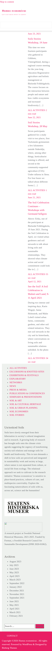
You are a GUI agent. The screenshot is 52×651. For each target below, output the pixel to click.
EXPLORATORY (17, 379)
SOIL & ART (15, 400)
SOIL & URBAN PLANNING (23, 408)
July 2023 (13, 565)
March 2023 (15, 579)
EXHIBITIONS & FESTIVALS (24, 375)
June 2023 (14, 569)
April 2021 (14, 608)
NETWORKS (15, 382)
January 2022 (15, 587)
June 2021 (14, 601)
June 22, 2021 (34, 117)
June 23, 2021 (34, 33)
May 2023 (14, 572)
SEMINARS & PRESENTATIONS (25, 397)
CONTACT (12, 636)
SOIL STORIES (16, 415)
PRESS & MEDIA (18, 389)
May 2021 (14, 605)
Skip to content (7, 2)
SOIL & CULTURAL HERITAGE (25, 404)
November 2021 (16, 594)
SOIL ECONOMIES (18, 411)
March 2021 (15, 612)
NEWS (12, 386)
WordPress (27, 644)
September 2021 (16, 597)
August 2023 (15, 561)
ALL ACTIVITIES (36, 110)
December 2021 (16, 590)
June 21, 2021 (34, 197)
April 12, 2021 (34, 281)
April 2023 (14, 576)
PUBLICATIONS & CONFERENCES (27, 393)
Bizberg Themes (9, 648)
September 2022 (16, 583)
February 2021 (16, 616)
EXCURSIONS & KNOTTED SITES (26, 371)
